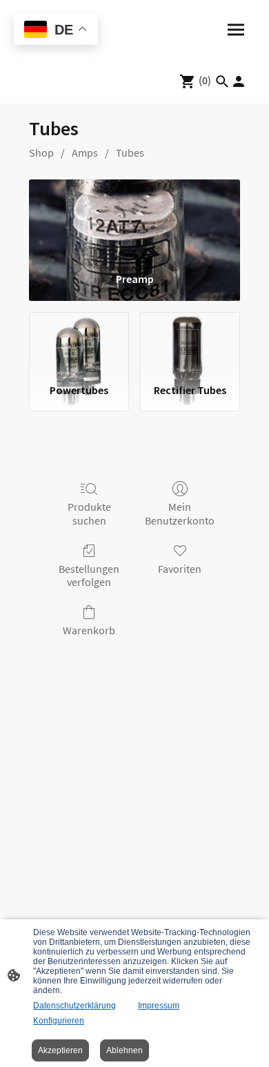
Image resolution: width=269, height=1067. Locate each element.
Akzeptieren (60, 1050)
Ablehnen (124, 1050)
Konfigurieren (58, 1021)
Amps (85, 152)
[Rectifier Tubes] (190, 342)
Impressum (158, 1005)
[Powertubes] (79, 342)
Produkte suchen (89, 513)
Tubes (130, 152)
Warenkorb (89, 630)
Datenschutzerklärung (74, 1005)
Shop (41, 152)
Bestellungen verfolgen (89, 575)
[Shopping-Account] (238, 81)
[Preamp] (134, 220)
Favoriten (179, 569)
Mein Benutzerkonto (180, 513)
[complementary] (56, 31)
